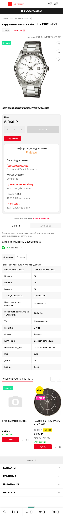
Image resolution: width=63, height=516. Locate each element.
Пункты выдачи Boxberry (20, 184)
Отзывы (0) (19, 30)
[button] (59, 379)
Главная (5, 18)
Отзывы (21, 257)
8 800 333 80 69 (33, 242)
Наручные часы (21, 18)
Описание (8, 257)
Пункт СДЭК (13, 203)
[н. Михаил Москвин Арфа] (15, 402)
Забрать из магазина (18, 165)
